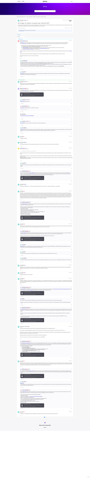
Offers (23, 1)
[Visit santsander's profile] (20, 114)
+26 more (30, 287)
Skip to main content (3, 0)
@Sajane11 (23, 309)
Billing (34, 16)
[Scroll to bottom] (88, 476)
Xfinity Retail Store (26, 47)
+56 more (26, 148)
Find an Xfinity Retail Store (43, 48)
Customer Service (29, 16)
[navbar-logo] (45, 1)
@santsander (22, 42)
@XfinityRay (22, 383)
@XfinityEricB (22, 246)
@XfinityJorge (22, 101)
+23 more (27, 88)
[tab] (19, 34)
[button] (20, 58)
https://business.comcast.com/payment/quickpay (27, 115)
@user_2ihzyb (24, 43)
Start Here (45, 427)
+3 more (27, 20)
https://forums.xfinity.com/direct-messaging (36, 396)
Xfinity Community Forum (21, 16)
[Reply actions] (71, 106)
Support (19, 1)
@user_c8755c (24, 391)
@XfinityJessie (22, 73)
